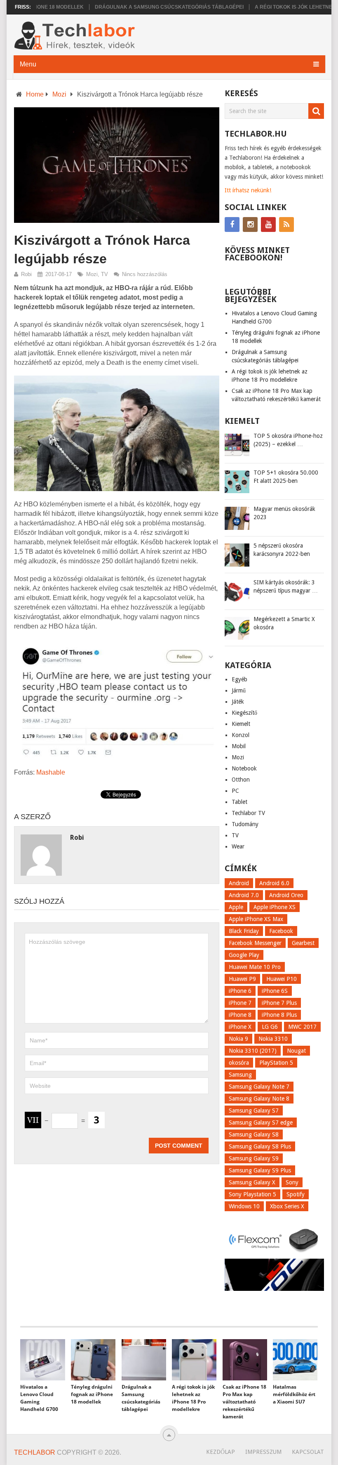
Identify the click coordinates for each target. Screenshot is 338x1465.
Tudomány (245, 824)
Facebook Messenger (255, 943)
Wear (238, 846)
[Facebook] (232, 224)
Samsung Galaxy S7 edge (261, 1122)
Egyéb (239, 679)
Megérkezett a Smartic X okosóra (284, 623)
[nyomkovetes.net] (274, 1253)
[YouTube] (268, 224)
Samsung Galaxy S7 (254, 1110)
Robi (26, 274)
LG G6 (270, 1026)
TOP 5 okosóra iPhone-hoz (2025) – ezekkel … (288, 439)
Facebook (281, 931)
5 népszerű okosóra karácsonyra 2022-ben (282, 549)
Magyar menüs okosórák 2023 (284, 513)
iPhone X (240, 1026)
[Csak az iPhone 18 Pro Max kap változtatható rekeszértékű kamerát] (245, 1359)
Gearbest (303, 943)
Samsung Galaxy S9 (254, 1158)
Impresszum (263, 1451)
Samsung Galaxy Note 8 (259, 1098)
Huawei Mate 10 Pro (255, 967)
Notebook (244, 768)
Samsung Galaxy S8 (254, 1134)
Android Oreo (286, 895)
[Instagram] (250, 224)
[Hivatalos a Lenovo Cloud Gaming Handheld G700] (42, 1359)
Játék (238, 701)
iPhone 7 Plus (279, 1003)
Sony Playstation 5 (252, 1194)
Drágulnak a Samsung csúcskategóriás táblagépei (150, 7)
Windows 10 (244, 1206)
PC (235, 790)
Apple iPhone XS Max (256, 919)
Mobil (239, 746)
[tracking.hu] (274, 1288)
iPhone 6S (275, 991)
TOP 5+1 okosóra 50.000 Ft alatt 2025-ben (286, 476)
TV (104, 274)
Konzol (240, 735)
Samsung (240, 1074)
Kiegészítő (244, 712)
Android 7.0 (244, 895)
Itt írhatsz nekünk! (248, 190)
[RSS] (286, 224)
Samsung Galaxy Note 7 (259, 1086)
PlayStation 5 (276, 1062)
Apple (236, 907)
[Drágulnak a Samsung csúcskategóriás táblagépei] (144, 1359)
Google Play (244, 955)
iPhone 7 (240, 1003)
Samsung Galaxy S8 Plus (260, 1146)
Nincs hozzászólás (144, 274)
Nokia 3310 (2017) (253, 1050)
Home (35, 94)
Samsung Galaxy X (252, 1182)
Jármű (239, 690)
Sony (292, 1182)
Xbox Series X (287, 1206)
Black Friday (244, 931)
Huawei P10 (281, 979)
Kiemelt (241, 724)
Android (239, 883)
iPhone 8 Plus (279, 1014)
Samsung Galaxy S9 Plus (260, 1170)
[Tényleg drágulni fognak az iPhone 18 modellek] (93, 1359)
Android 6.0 (274, 883)
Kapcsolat (308, 1451)
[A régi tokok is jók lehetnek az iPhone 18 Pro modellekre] (194, 1359)
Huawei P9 (242, 979)
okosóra (239, 1062)
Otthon (241, 779)
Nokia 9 (238, 1038)
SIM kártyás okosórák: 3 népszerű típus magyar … (286, 586)
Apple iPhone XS (275, 907)
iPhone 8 (240, 1014)
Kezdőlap (220, 1451)
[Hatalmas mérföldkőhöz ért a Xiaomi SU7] (295, 1359)
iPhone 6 (240, 991)
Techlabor (34, 1452)
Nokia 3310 (273, 1038)
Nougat (296, 1050)
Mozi (59, 94)
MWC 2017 (302, 1026)
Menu (28, 64)
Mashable (50, 772)
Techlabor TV (248, 813)
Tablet (239, 802)
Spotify (295, 1194)
